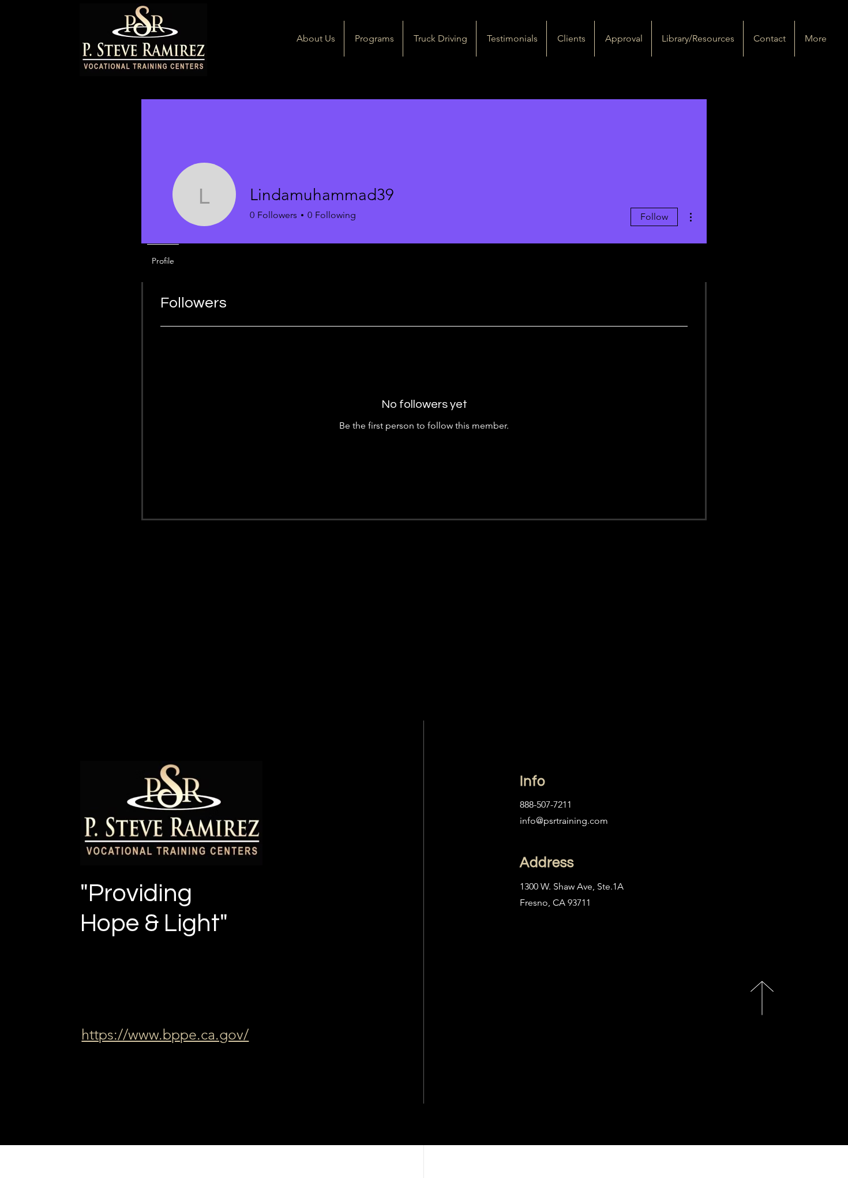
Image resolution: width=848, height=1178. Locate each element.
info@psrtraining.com (564, 820)
